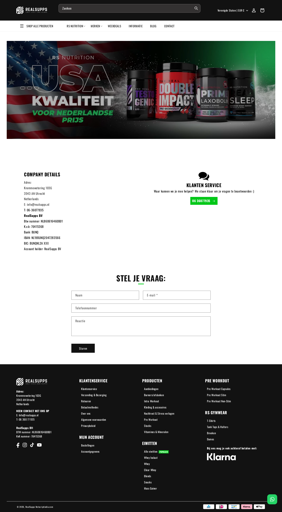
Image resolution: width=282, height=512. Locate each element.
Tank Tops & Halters (217, 427)
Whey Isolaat (150, 458)
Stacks (147, 426)
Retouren (86, 401)
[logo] (32, 10)
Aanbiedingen (151, 389)
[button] (262, 10)
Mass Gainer (150, 488)
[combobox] (129, 8)
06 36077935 (201, 200)
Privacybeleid (88, 426)
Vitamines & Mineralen (156, 432)
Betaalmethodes (89, 407)
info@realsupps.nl (38, 204)
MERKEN (95, 26)
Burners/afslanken (154, 395)
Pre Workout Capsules (219, 389)
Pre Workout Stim (216, 395)
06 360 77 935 (27, 419)
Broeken (211, 433)
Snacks (148, 482)
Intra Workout (151, 401)
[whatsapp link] (272, 499)
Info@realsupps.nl (29, 415)
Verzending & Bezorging (93, 395)
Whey (147, 464)
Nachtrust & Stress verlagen (159, 413)
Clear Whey (150, 470)
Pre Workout (151, 419)
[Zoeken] (196, 8)
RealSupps (30, 506)
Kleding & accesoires (155, 407)
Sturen (83, 348)
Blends (147, 476)
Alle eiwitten (156, 451)
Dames (210, 439)
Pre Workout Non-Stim (219, 401)
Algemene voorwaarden (93, 419)
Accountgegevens (90, 451)
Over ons (86, 413)
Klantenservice (89, 389)
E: (25, 204)
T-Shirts (211, 421)
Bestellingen (87, 445)
